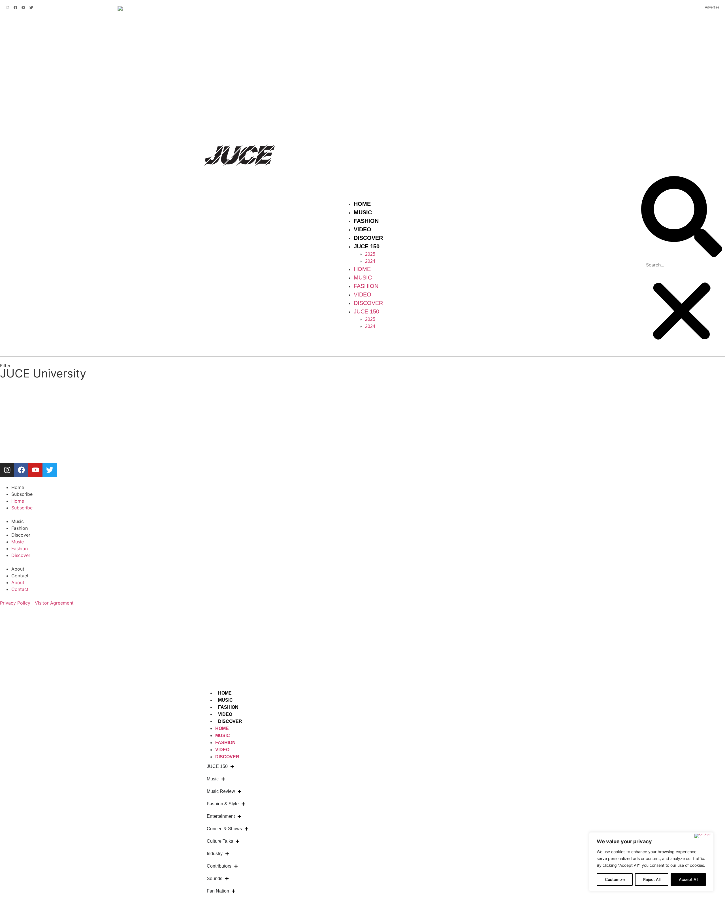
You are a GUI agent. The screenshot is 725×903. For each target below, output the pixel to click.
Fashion (366, 221)
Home (362, 204)
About (17, 569)
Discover (368, 238)
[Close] (702, 836)
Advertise (712, 7)
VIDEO (225, 714)
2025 (370, 254)
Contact (20, 575)
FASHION (228, 707)
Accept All (688, 879)
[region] (651, 862)
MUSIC (225, 700)
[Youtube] (23, 7)
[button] (681, 217)
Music (363, 212)
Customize (615, 879)
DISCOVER (230, 721)
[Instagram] (7, 7)
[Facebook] (15, 7)
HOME (225, 693)
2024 (370, 261)
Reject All (651, 879)
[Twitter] (31, 7)
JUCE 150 (366, 246)
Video (362, 229)
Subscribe (22, 494)
